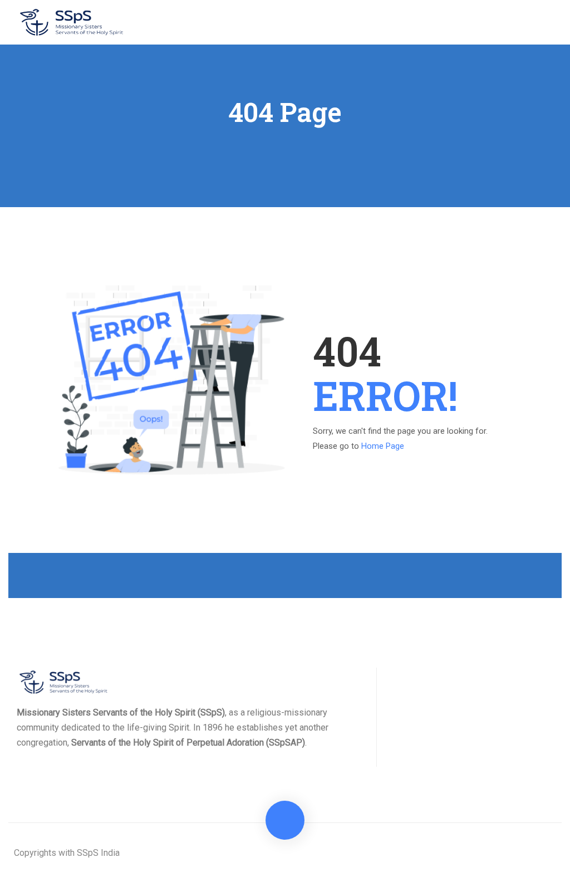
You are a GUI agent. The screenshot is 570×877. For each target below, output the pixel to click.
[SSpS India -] (72, 22)
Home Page (382, 446)
